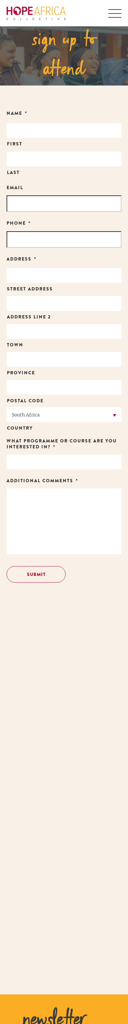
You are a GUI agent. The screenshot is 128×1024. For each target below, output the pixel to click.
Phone (19, 223)
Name (17, 114)
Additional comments (42, 481)
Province (21, 373)
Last (13, 173)
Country (20, 428)
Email (15, 188)
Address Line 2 (29, 317)
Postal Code (25, 401)
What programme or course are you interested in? (62, 444)
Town (15, 345)
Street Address (30, 289)
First (14, 144)
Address (21, 259)
